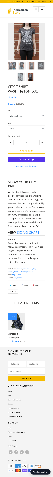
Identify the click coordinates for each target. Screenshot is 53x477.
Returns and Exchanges (16, 432)
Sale (24, 269)
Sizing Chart (28, 232)
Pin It (37, 285)
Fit (9, 110)
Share (26, 285)
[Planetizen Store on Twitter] (11, 452)
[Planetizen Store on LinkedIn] (22, 452)
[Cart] (42, 9)
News (10, 391)
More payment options (26, 165)
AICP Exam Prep (14, 412)
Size (9, 123)
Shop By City (31, 269)
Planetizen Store (20, 460)
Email (14, 291)
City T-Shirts (16, 274)
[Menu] (36, 9)
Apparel (19, 269)
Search (10, 436)
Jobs (9, 396)
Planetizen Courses (15, 417)
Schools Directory (14, 400)
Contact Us (12, 440)
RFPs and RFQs (13, 408)
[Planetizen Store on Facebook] (16, 452)
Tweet (14, 285)
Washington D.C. (14, 272)
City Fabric (13, 97)
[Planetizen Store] (18, 11)
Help (9, 428)
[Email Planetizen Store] (27, 452)
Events (10, 404)
